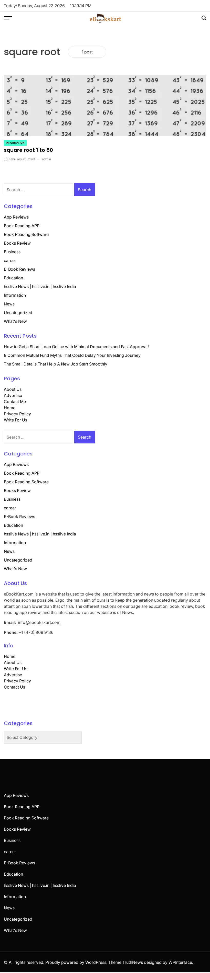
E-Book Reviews (19, 269)
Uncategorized (18, 312)
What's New (15, 321)
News (9, 303)
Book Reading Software (26, 234)
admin (46, 159)
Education (13, 277)
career (10, 260)
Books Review (17, 243)
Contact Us (14, 687)
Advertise (13, 395)
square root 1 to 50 (28, 150)
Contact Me (15, 401)
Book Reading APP (21, 225)
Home (9, 407)
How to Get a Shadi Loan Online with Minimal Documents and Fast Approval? (77, 346)
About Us (13, 389)
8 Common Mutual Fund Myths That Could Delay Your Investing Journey (72, 355)
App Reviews (16, 217)
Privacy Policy (17, 413)
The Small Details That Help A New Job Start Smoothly (55, 364)
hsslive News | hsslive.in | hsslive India (40, 286)
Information (15, 142)
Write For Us (15, 419)
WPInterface (180, 962)
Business (12, 251)
